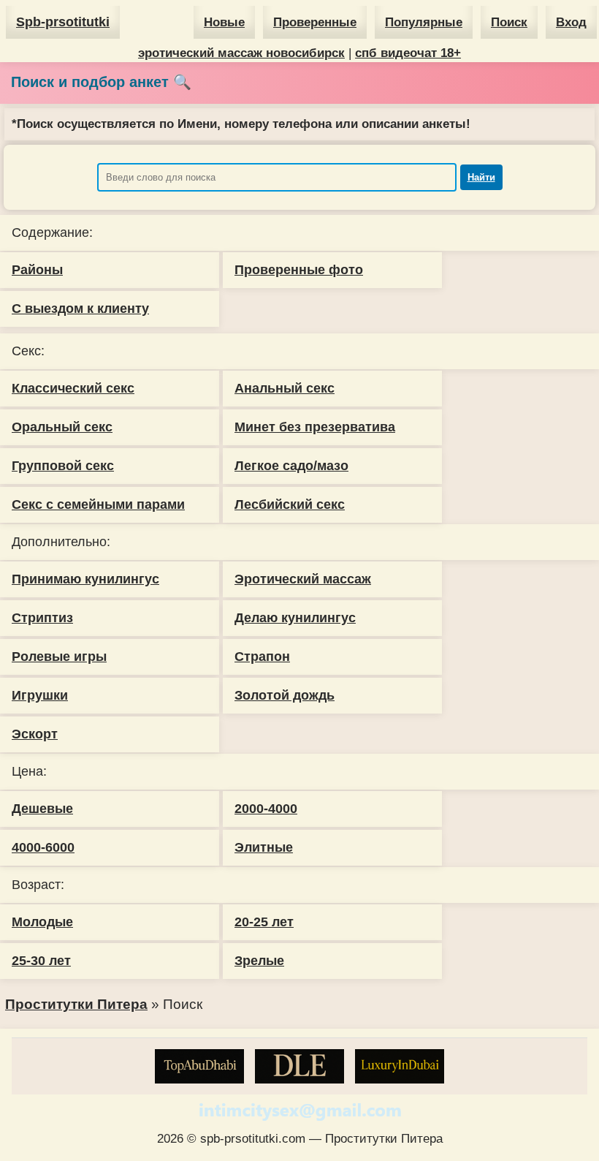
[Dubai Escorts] (399, 1066)
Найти (481, 177)
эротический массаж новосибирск (241, 53)
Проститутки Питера (76, 1004)
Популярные (423, 22)
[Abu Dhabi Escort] (199, 1066)
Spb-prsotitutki (63, 22)
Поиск (509, 22)
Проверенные (314, 22)
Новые (224, 22)
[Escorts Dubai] (299, 1066)
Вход (571, 22)
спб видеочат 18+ (408, 53)
